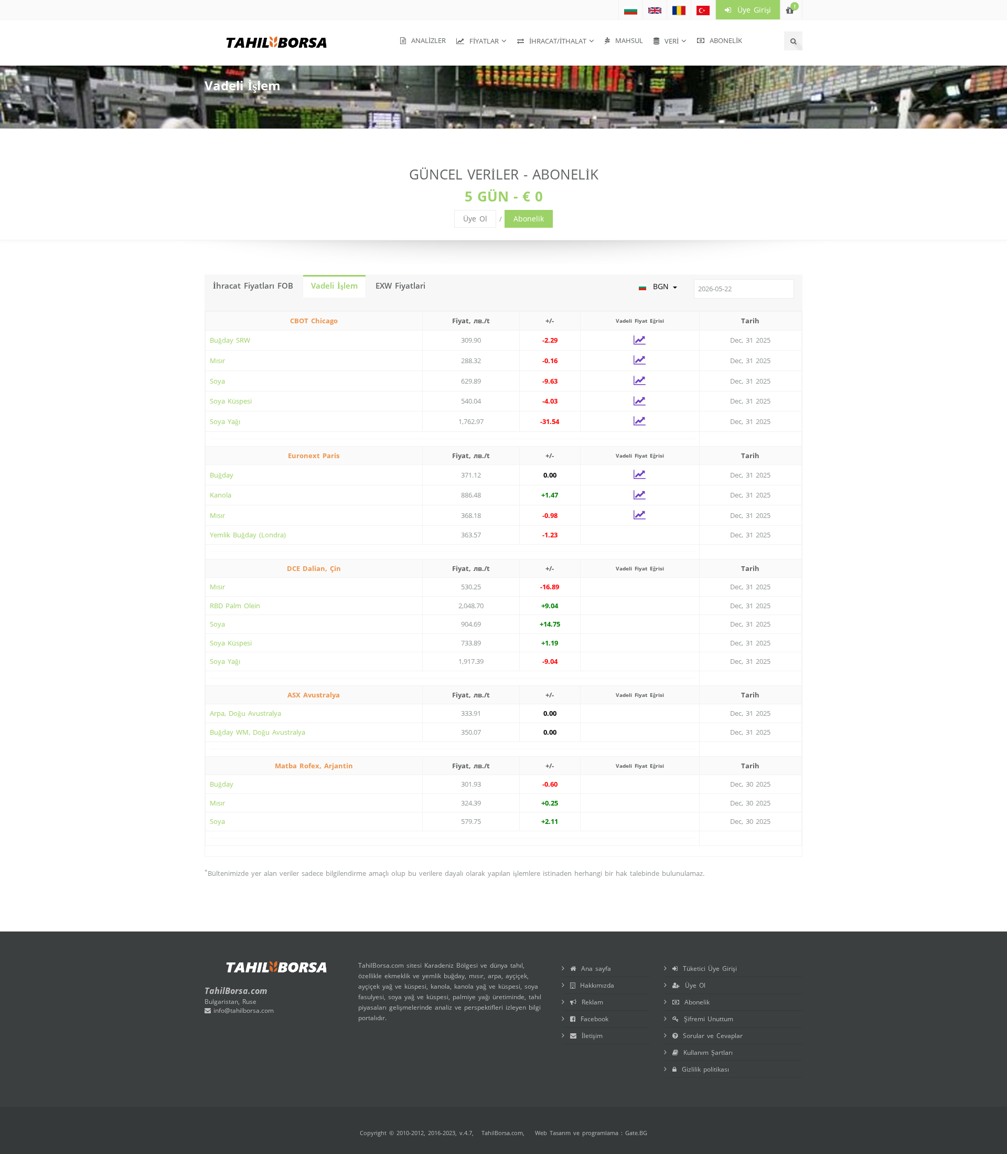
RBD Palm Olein (235, 605)
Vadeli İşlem (334, 285)
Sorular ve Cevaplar (710, 1035)
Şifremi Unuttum (706, 1018)
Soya (217, 381)
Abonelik (723, 40)
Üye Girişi (751, 10)
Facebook (591, 1018)
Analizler (426, 40)
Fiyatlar (481, 41)
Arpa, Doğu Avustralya (245, 713)
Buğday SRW (230, 340)
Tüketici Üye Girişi (707, 968)
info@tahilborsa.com (242, 1010)
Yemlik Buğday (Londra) (248, 534)
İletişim (589, 1035)
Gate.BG (636, 1133)
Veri (669, 41)
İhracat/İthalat (555, 41)
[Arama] (793, 40)
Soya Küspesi (231, 401)
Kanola (220, 495)
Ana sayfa (593, 968)
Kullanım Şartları (705, 1052)
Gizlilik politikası (703, 1069)
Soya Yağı (225, 421)
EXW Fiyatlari (400, 285)
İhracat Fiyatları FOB (253, 285)
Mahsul (626, 40)
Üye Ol (475, 219)
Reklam (589, 1002)
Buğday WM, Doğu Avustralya (257, 732)
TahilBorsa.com (502, 1133)
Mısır (217, 360)
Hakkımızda (594, 985)
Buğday (221, 475)
